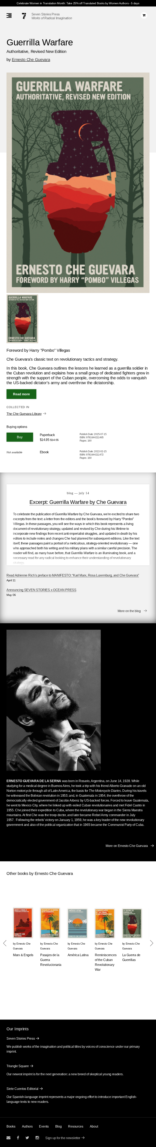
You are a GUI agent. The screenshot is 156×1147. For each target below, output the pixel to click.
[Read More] (21, 394)
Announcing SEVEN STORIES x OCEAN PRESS (41, 590)
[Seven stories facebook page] (18, 1138)
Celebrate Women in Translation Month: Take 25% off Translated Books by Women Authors (73, 3)
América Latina (78, 955)
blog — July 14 (78, 493)
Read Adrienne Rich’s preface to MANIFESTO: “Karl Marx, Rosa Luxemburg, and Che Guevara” (72, 575)
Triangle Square (17, 1066)
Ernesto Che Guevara (31, 59)
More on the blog (129, 611)
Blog (58, 1126)
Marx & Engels (23, 955)
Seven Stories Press (45, 14)
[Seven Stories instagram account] (37, 1138)
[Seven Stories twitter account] (27, 1138)
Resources (75, 1126)
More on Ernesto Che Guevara (127, 846)
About (94, 1126)
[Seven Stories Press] (24, 16)
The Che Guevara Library (24, 414)
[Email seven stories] (8, 1138)
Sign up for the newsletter (62, 1138)
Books (10, 1126)
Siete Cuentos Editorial (22, 1088)
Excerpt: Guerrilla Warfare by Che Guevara (78, 502)
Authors (27, 1126)
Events (44, 1126)
